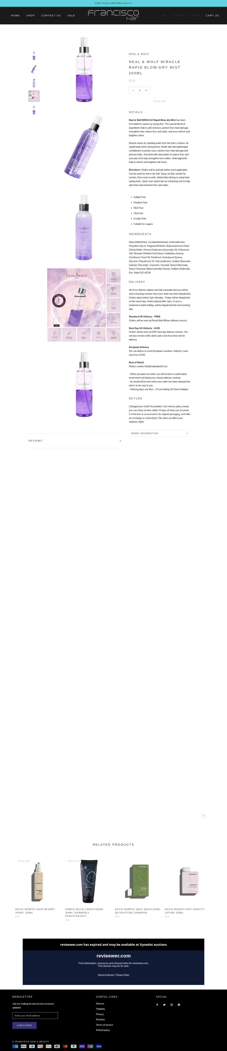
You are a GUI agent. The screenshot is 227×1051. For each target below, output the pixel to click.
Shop (30, 15)
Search (195, 16)
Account (179, 16)
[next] (217, 886)
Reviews (100, 1019)
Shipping (100, 1008)
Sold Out (160, 101)
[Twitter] (164, 1005)
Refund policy (103, 1030)
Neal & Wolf (139, 54)
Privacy (100, 1014)
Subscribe (24, 1025)
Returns (100, 1003)
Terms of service (104, 1025)
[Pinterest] (179, 1005)
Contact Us (51, 15)
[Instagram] (171, 1005)
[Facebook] (157, 1005)
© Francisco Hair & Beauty (30, 1042)
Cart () (212, 15)
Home (15, 15)
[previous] (9, 886)
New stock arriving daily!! (113, 3)
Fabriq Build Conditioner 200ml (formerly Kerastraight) (84, 912)
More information (144, 433)
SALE (71, 15)
